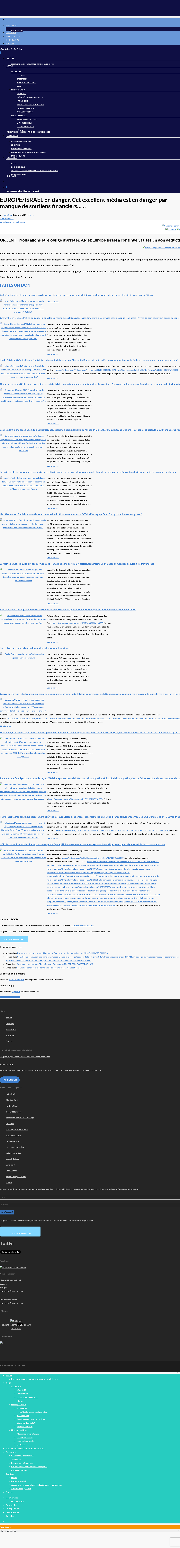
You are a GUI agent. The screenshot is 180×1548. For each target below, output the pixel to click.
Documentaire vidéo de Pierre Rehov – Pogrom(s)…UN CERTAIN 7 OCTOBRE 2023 (55, 964)
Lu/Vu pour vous (13, 1141)
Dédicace (21, 1445)
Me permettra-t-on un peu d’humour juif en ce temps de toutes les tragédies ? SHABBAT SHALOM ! (63, 953)
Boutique (10, 1035)
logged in (16, 991)
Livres (14, 1477)
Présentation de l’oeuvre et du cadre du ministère (34, 1379)
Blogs (8, 1383)
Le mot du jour (12, 1159)
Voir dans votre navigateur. (12, 222)
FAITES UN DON (15, 285)
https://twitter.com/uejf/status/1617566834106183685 (77, 623)
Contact (10, 1041)
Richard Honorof (13, 1112)
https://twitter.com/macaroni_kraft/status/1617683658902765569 (39, 718)
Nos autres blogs (19, 1430)
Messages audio (13, 1135)
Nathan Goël (12, 1106)
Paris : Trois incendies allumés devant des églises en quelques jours (34, 648)
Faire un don (10, 1080)
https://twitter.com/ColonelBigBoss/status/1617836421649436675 (101, 718)
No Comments (7, 218)
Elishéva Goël (12, 1100)
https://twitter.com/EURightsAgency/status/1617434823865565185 (93, 858)
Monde (9, 1182)
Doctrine (10, 1123)
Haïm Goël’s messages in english (32, 1412)
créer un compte (16, 979)
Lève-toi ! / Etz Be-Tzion (11, 49)
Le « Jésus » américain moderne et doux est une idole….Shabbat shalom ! (49, 968)
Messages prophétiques (17, 1129)
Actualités (16, 1386)
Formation (11, 1029)
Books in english (18, 1481)
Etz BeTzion (22, 1393)
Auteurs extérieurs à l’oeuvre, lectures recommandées (36, 1485)
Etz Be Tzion (11, 1170)
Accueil (9, 1017)
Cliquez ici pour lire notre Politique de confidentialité (25, 1056)
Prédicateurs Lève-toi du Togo (20, 1117)
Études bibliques (19, 1470)
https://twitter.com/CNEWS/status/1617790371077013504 (75, 799)
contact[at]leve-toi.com (82, 925)
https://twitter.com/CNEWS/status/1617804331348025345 (142, 830)
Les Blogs (10, 1023)
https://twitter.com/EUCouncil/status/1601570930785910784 (90, 894)
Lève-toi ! (30, 215)
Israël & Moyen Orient (16, 1176)
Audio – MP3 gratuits (21, 1488)
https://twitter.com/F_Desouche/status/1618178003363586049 (85, 370)
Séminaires (16, 1459)
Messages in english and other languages (25, 1448)
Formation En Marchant (22, 1455)
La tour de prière (13, 1153)
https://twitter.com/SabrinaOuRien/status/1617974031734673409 (146, 370)
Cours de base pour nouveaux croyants (29, 1466)
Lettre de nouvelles (15, 1147)
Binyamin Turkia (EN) (26, 1423)
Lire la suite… (53, 301)
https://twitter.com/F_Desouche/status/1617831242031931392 (84, 830)
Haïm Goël (8, 215)
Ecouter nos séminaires (22, 1463)
